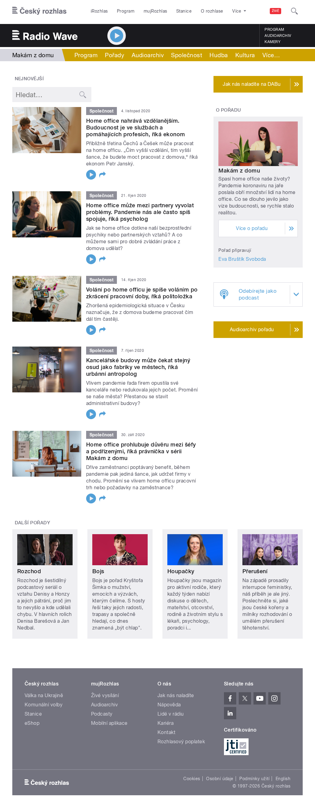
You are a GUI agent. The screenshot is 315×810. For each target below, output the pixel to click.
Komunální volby (43, 705)
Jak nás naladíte (176, 695)
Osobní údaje (219, 778)
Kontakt (166, 732)
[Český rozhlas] (39, 11)
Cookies (191, 778)
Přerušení (254, 571)
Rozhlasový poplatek (181, 741)
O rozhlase (212, 11)
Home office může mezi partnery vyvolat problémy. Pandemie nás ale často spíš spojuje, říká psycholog (140, 212)
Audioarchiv (278, 36)
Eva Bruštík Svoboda (242, 259)
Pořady (114, 55)
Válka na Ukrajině (44, 695)
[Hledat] (294, 11)
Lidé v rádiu (171, 714)
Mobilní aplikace (109, 723)
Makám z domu (239, 170)
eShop (32, 723)
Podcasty (102, 714)
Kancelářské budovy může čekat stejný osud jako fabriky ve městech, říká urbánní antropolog (138, 367)
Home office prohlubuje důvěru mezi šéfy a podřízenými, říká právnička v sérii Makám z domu (141, 451)
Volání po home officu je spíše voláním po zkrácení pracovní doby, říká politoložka (142, 293)
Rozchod (29, 571)
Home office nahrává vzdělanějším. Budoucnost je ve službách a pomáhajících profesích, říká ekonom (135, 127)
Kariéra (165, 723)
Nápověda (169, 705)
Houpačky (180, 571)
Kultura (245, 55)
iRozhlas (99, 11)
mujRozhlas (155, 11)
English (283, 778)
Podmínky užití (254, 778)
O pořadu (228, 110)
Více (271, 55)
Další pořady (32, 523)
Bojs (98, 571)
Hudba (218, 55)
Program (125, 11)
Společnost (186, 55)
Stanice (184, 11)
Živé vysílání (105, 695)
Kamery (273, 42)
